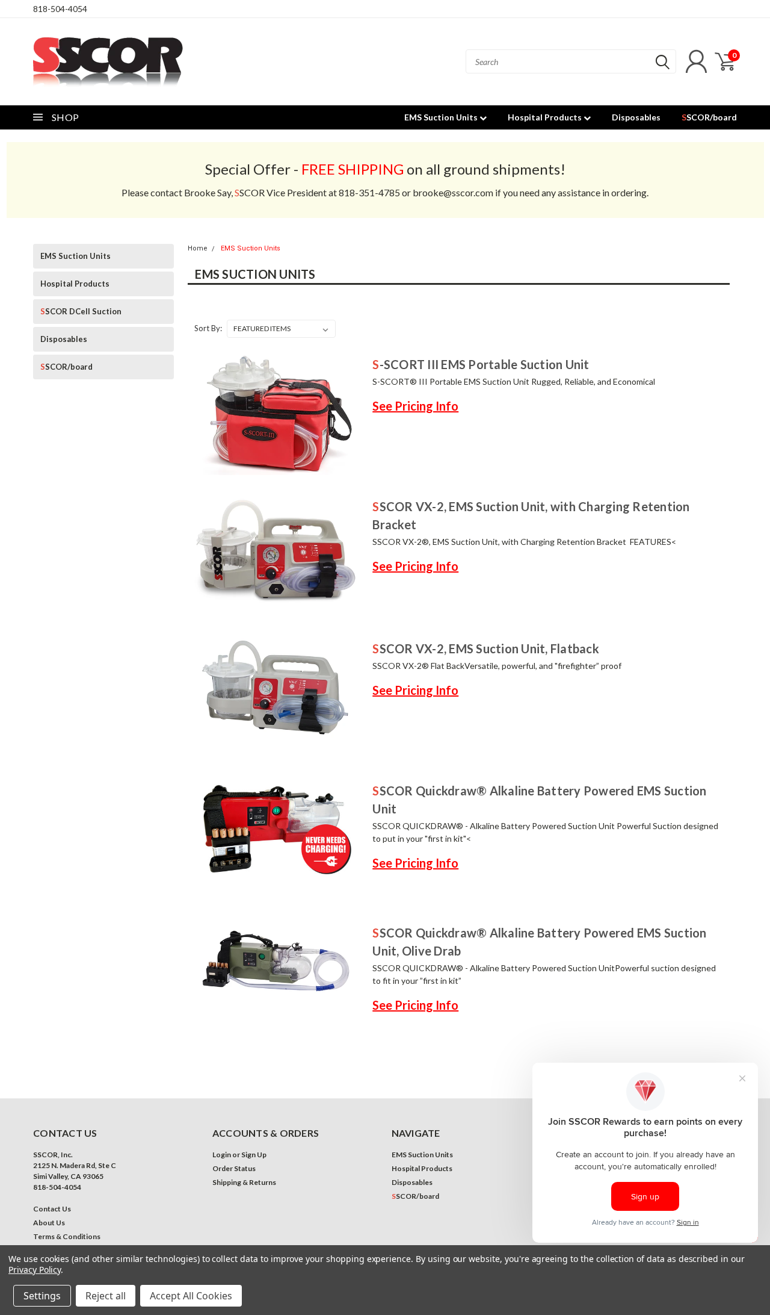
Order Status (234, 1168)
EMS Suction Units (441, 117)
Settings (42, 1295)
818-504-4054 (60, 9)
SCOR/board (709, 117)
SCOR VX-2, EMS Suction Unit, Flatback (485, 648)
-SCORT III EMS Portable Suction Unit (480, 364)
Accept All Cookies (191, 1295)
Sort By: (208, 328)
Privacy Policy (34, 1269)
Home (198, 248)
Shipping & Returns (244, 1182)
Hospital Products (546, 117)
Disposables (636, 117)
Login (221, 1154)
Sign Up (253, 1154)
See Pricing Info (415, 406)
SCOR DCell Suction (81, 311)
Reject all (105, 1295)
